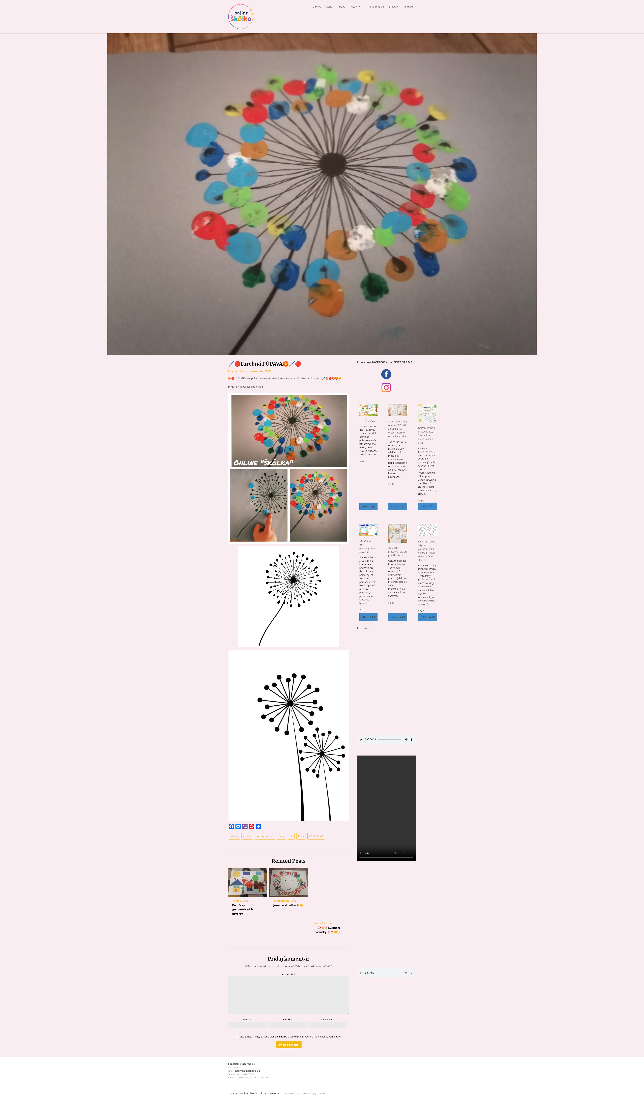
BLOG (342, 6)
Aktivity (355, 6)
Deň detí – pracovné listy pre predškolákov (397, 551)
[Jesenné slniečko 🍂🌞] (288, 882)
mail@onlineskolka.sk (247, 1070)
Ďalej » (366, 627)
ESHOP (330, 6)
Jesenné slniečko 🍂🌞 (288, 905)
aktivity (247, 836)
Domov (317, 6)
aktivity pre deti (264, 836)
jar (291, 836)
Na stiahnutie (375, 6)
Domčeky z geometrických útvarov (242, 909)
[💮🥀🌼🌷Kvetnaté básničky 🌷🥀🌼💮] (329, 893)
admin (235, 371)
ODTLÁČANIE (316, 836)
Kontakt (408, 6)
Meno (247, 1019)
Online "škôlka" (249, 1093)
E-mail (287, 1019)
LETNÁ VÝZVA (367, 420)
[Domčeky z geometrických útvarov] (247, 882)
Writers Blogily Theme (312, 1093)
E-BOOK (393, 6)
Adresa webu (327, 1019)
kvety (301, 836)
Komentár (288, 974)
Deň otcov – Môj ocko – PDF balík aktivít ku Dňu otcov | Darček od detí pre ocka (397, 429)
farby (281, 836)
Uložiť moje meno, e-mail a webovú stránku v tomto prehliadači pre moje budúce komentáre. (290, 1036)
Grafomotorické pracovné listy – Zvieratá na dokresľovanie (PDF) (426, 435)
